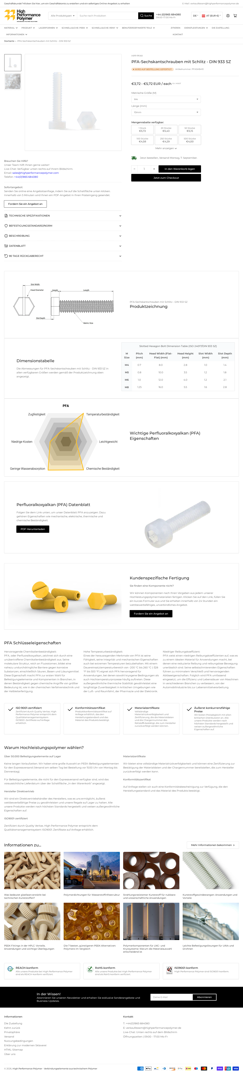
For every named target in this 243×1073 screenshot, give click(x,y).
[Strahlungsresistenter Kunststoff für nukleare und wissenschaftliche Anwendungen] (151, 870)
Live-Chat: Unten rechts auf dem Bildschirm (150, 1032)
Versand (9, 1036)
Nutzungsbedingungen (18, 1040)
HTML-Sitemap (13, 1049)
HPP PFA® (137, 55)
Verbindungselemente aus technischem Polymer (70, 1068)
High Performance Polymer (27, 1068)
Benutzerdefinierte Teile (137, 28)
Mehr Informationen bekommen (211, 845)
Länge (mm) (139, 106)
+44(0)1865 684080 (26, 176)
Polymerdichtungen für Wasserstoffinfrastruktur (92, 894)
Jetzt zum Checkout (166, 177)
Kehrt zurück (12, 1027)
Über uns (9, 1054)
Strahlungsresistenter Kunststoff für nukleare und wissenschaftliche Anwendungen (149, 896)
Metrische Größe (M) (143, 92)
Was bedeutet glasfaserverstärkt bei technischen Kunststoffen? (25, 896)
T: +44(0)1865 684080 (136, 1023)
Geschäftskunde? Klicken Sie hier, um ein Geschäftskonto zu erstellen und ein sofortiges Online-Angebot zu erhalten (67, 3)
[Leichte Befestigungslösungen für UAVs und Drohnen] (211, 921)
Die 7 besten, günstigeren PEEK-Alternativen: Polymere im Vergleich (90, 947)
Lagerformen (47, 28)
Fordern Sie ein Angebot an (25, 203)
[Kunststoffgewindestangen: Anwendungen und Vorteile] (211, 870)
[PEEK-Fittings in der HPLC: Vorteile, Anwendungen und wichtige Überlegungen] (32, 921)
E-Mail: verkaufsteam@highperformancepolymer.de (210, 3)
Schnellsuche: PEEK (73, 28)
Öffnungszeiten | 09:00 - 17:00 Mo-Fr (145, 1036)
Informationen (15, 34)
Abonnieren (204, 997)
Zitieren (175, 28)
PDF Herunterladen (33, 529)
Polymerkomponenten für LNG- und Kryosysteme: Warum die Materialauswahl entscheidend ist (147, 948)
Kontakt (178, 34)
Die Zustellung (220, 28)
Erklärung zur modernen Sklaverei (25, 1045)
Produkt (26, 28)
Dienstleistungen (194, 28)
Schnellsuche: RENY (103, 28)
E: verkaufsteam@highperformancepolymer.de (152, 1027)
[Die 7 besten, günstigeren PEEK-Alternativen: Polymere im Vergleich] (92, 921)
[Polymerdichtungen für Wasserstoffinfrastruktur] (92, 870)
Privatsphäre (12, 1032)
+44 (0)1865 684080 (168, 14)
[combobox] (115, 16)
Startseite (9, 41)
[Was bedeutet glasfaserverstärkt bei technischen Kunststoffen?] (32, 870)
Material (9, 28)
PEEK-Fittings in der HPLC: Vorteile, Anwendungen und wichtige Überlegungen (29, 947)
